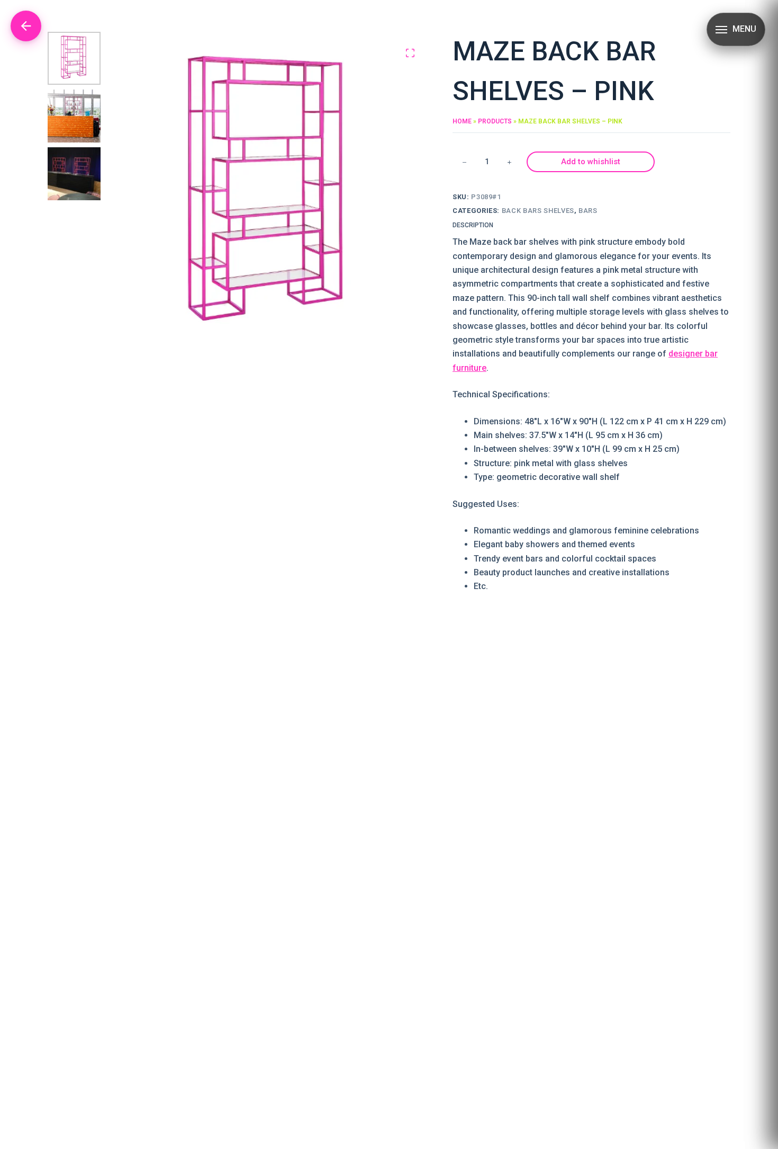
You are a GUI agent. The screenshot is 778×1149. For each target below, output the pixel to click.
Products (495, 121)
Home (462, 121)
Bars (588, 211)
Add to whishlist (590, 161)
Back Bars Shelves (538, 211)
